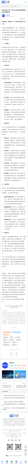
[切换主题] (25, 447)
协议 (10, 431)
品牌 (15, 431)
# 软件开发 (11, 339)
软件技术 (6, 334)
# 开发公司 (14, 342)
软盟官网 (8, 15)
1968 (12, 365)
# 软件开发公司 (6, 342)
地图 (25, 429)
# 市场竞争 (18, 339)
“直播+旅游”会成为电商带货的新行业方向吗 (14, 395)
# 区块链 (5, 339)
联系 (19, 431)
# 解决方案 (5, 337)
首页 (3, 6)
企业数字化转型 (13, 6)
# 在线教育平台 (6, 345)
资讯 (21, 429)
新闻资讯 (7, 6)
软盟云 (12, 437)
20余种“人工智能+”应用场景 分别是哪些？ (14, 401)
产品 (7, 429)
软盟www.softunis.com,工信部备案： (15, 433)
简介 (17, 431)
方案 (18, 429)
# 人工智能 (17, 337)
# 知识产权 (14, 345)
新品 (14, 429)
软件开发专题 (7, 332)
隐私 (10, 429)
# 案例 (11, 337)
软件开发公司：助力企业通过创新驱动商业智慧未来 (14, 11)
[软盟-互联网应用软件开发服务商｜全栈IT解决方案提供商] (14, 415)
